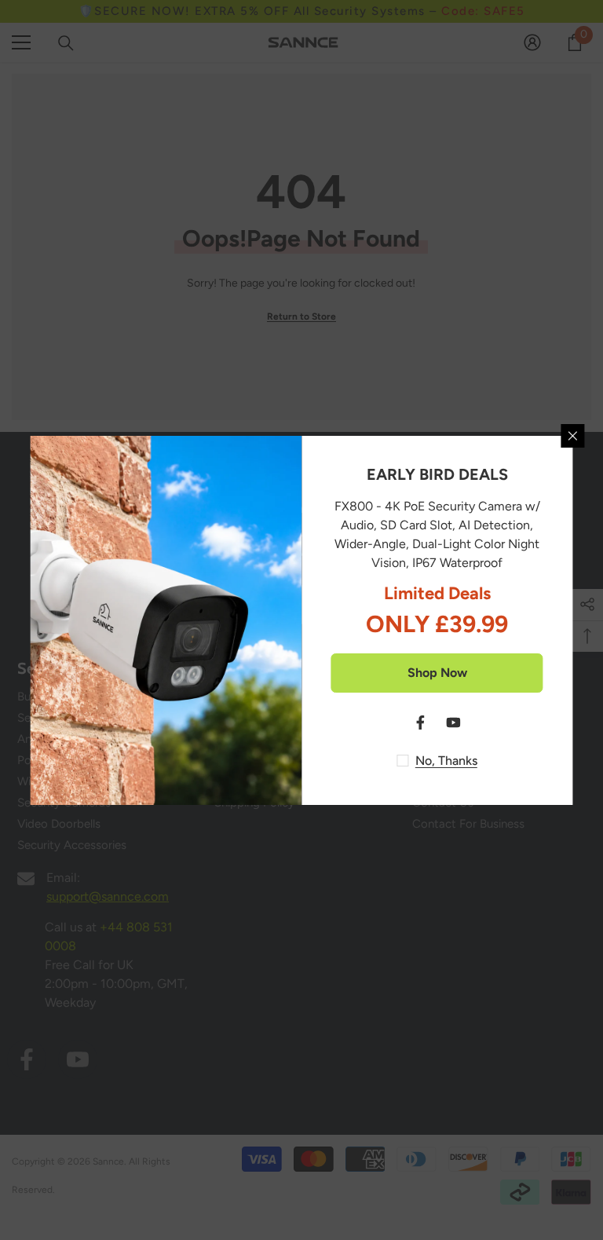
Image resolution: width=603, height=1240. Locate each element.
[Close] (573, 436)
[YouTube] (453, 722)
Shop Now (437, 672)
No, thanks (446, 760)
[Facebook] (420, 722)
